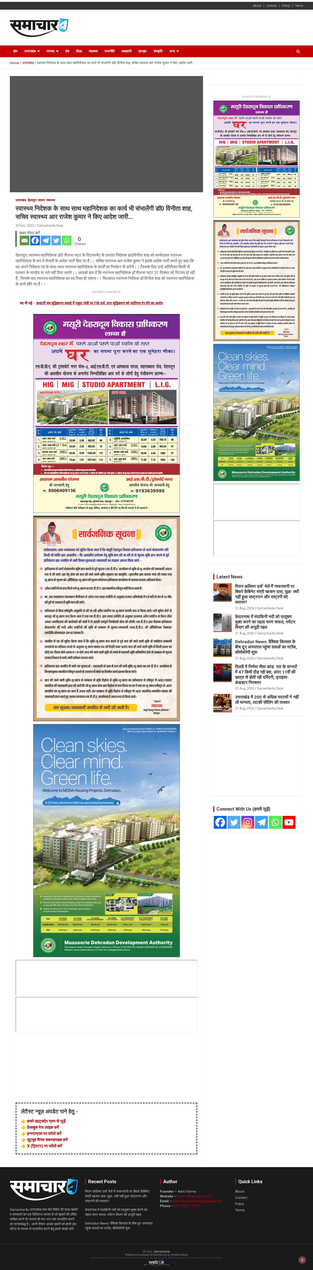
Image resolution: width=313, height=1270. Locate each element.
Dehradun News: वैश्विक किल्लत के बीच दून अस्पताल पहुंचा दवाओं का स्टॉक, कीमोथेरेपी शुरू (266, 647)
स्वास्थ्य (93, 51)
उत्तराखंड (30, 51)
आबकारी (126, 51)
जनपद (51, 51)
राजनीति (109, 51)
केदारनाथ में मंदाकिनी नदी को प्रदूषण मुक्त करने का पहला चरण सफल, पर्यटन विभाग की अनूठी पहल (265, 622)
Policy (286, 5)
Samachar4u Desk (50, 225)
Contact (271, 5)
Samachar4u (162, 1251)
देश (67, 51)
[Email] (24, 240)
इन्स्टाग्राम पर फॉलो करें (44, 1133)
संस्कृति (158, 51)
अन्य (172, 51)
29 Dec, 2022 (25, 225)
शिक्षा (79, 51)
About (257, 5)
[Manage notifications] (302, 1260)
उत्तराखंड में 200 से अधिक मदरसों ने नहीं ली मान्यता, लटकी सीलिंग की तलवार (267, 699)
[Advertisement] (219, 27)
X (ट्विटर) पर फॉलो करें (44, 1145)
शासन (41, 200)
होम (15, 51)
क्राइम (142, 51)
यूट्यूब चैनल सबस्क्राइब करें (47, 1139)
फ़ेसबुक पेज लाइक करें (43, 1127)
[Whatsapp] (66, 240)
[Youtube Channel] (289, 822)
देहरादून (32, 200)
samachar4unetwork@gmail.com (197, 1201)
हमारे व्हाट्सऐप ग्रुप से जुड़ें (46, 1121)
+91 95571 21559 (187, 1206)
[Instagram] (247, 822)
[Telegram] (45, 240)
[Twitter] (56, 240)
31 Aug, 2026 (244, 608)
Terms (299, 5)
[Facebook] (35, 240)
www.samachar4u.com (194, 1196)
